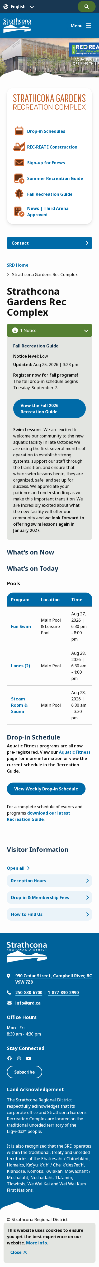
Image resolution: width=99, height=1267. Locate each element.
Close (16, 1252)
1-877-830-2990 (63, 992)
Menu (77, 26)
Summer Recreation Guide (55, 178)
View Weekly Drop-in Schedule (46, 789)
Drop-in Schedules (46, 131)
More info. (37, 1243)
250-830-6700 (28, 992)
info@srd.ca (28, 1003)
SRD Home (18, 265)
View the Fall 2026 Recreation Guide (39, 409)
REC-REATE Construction (52, 147)
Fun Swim (21, 626)
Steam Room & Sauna (19, 705)
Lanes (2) (20, 666)
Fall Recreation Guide (50, 194)
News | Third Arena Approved (48, 211)
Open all (16, 868)
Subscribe (24, 1072)
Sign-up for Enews (46, 163)
